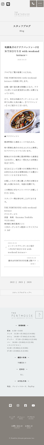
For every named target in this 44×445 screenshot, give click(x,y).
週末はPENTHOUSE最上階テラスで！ (22, 261)
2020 (29, 282)
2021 (21, 282)
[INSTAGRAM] (18, 405)
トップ (12, 417)
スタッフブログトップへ (22, 292)
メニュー (21, 417)
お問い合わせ (17, 426)
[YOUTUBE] (33, 405)
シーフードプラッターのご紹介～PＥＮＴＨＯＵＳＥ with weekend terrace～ (21, 248)
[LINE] (10, 405)
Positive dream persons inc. (23, 438)
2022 (12, 282)
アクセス (31, 417)
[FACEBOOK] (25, 405)
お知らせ (29, 426)
